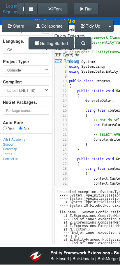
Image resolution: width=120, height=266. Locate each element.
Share (18, 26)
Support (8, 144)
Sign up (10, 12)
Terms (7, 153)
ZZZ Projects (66, 61)
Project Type (15, 61)
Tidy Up (92, 26)
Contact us (10, 158)
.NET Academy (14, 139)
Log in (11, 6)
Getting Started (53, 43)
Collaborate (51, 26)
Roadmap (10, 149)
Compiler (12, 82)
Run (88, 9)
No (25, 128)
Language (13, 41)
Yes (11, 128)
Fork (57, 9)
